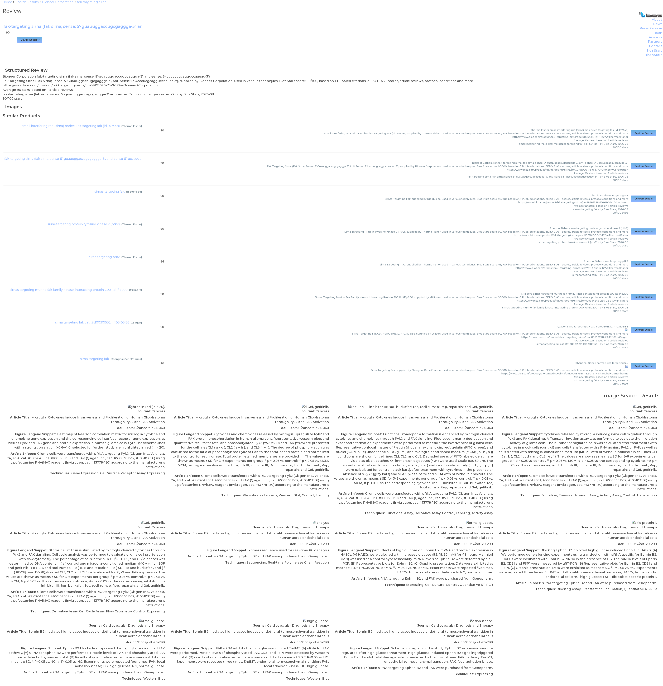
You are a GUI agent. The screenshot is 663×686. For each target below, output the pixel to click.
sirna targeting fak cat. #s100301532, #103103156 (92, 322)
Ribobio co (134, 191)
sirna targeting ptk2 (104, 257)
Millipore (135, 290)
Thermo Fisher (131, 126)
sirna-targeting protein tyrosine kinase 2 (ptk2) (83, 224)
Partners (655, 42)
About (657, 19)
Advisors (655, 37)
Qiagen (136, 322)
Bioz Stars (654, 51)
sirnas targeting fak (109, 191)
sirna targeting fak (94, 359)
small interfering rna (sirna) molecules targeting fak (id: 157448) (71, 126)
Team (657, 33)
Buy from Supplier (30, 40)
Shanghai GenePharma (126, 359)
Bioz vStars (653, 55)
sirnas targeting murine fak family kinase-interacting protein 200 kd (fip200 (69, 290)
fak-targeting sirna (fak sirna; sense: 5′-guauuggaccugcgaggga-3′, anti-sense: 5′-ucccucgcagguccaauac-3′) (86, 159)
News (657, 24)
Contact (655, 46)
